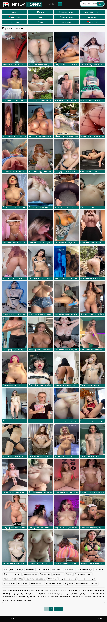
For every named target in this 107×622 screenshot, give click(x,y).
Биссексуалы (9, 584)
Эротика (93, 22)
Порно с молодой (87, 579)
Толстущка (9, 569)
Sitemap (101, 619)
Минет (40, 12)
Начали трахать (54, 584)
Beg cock (69, 584)
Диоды (20, 569)
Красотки (14, 22)
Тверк (40, 17)
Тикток (25, 5)
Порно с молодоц (68, 579)
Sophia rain (45, 574)
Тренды (51, 4)
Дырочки (92, 17)
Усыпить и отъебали (35, 579)
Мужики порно (30, 574)
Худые (40, 22)
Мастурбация (66, 17)
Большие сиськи (92, 12)
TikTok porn (8, 619)
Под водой (57, 569)
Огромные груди (84, 569)
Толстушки (66, 22)
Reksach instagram (12, 574)
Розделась (23, 584)
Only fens (52, 579)
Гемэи (68, 574)
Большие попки (66, 12)
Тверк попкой (10, 579)
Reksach (99, 569)
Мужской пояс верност (86, 584)
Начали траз (37, 584)
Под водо (69, 569)
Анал (14, 12)
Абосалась (58, 574)
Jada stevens (43, 569)
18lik (21, 579)
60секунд (30, 569)
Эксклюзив (15, 17)
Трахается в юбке (83, 574)
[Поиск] (100, 4)
